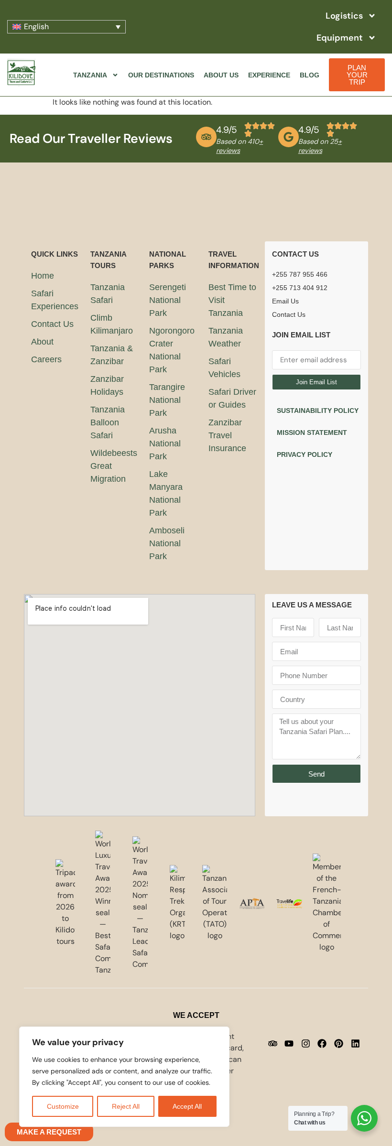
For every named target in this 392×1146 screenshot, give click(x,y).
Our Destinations (161, 75)
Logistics (344, 16)
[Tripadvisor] (272, 1043)
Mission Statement (312, 432)
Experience (269, 75)
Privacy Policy (304, 454)
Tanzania (90, 75)
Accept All (187, 1106)
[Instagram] (305, 1043)
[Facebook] (322, 1043)
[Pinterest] (339, 1043)
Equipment (339, 37)
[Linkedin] (355, 1043)
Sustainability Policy (318, 410)
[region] (124, 1077)
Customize (63, 1106)
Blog (309, 75)
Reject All (126, 1106)
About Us (221, 75)
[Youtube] (289, 1043)
